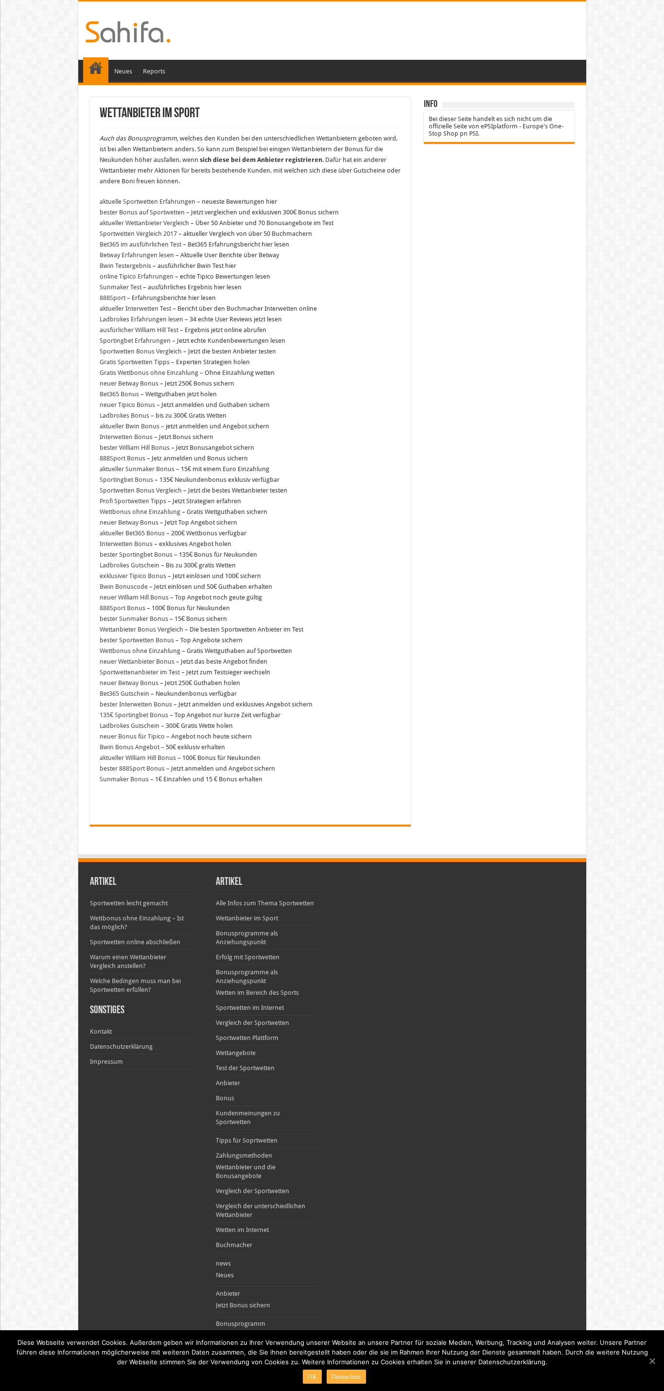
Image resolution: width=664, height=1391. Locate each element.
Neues (123, 71)
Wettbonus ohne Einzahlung (140, 511)
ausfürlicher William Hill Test (139, 330)
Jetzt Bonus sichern (243, 1305)
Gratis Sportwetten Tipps (135, 362)
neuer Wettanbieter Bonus (137, 661)
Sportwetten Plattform (247, 1037)
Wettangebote (236, 1052)
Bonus (225, 1098)
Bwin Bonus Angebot (129, 747)
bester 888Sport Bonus (132, 768)
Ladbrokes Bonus (124, 415)
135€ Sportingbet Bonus (134, 715)
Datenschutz (346, 1376)
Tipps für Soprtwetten (247, 1140)
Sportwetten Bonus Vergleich (141, 351)
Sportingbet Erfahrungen (135, 340)
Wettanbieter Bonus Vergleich (141, 629)
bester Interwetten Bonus (136, 704)
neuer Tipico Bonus (127, 404)
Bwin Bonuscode (124, 586)
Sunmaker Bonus (124, 779)
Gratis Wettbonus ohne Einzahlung (149, 372)
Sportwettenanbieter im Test (140, 672)
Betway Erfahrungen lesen (137, 255)
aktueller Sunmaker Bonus (137, 469)
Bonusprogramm (240, 1323)
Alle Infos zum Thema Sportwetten (265, 903)
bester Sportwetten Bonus (137, 640)
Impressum (106, 1061)
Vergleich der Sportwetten (252, 1022)
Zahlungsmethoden (244, 1155)
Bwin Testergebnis (125, 265)
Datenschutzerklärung (121, 1046)
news (223, 1263)
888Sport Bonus (122, 458)
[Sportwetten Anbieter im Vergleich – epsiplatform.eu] (128, 30)
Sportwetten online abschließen (135, 942)
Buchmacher (234, 1245)
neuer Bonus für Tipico (132, 736)
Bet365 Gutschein (124, 693)
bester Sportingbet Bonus (136, 554)
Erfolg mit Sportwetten (248, 957)
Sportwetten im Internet (250, 1007)
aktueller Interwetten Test (135, 308)
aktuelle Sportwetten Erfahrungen (147, 201)
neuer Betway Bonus (129, 383)
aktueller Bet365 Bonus (132, 533)
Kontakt (101, 1031)
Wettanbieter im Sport (247, 918)
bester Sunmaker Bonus (134, 618)
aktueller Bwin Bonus (129, 426)
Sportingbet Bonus (126, 479)
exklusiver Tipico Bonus (133, 576)
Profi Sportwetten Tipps (133, 501)
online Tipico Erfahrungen (137, 276)
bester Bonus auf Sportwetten (142, 212)
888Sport (112, 297)
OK (312, 1376)
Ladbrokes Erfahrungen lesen (141, 319)
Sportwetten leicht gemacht (129, 903)
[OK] (652, 1361)
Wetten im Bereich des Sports (257, 992)
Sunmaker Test (120, 287)
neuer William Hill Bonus (134, 597)
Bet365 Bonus (119, 394)
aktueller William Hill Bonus (138, 757)
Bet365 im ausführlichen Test (140, 244)
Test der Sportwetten (245, 1068)
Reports (154, 71)
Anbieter (228, 1083)
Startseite (95, 70)
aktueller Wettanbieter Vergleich (144, 223)
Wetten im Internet (242, 1229)
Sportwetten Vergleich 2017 (138, 233)
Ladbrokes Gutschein (129, 565)
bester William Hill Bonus (135, 447)
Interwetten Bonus (126, 436)
